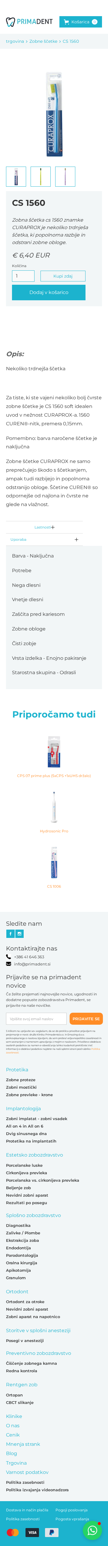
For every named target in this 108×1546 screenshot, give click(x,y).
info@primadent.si (32, 964)
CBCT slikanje (20, 1402)
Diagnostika (18, 1225)
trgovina (15, 41)
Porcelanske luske (24, 1165)
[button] (80, 22)
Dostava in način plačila (27, 1510)
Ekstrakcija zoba (22, 1240)
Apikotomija (18, 1270)
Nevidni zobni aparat (27, 1195)
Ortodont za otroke (25, 1301)
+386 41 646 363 (29, 956)
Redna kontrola (21, 1370)
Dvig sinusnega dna (26, 1133)
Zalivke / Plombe (23, 1232)
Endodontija (18, 1247)
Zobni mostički (21, 1087)
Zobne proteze (20, 1079)
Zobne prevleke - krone (29, 1094)
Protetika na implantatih (31, 1141)
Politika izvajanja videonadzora (37, 1489)
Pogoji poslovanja (72, 1510)
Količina (19, 265)
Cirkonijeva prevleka (26, 1172)
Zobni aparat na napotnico (33, 1316)
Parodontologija (22, 1255)
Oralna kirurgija (21, 1262)
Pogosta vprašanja (72, 1519)
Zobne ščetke (43, 41)
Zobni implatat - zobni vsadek (36, 1118)
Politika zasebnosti (25, 1482)
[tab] (44, 527)
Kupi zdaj (63, 276)
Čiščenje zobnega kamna (31, 1363)
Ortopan (14, 1395)
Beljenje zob (18, 1187)
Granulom (16, 1277)
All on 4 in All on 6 (24, 1126)
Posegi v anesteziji (25, 1340)
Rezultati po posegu (26, 1202)
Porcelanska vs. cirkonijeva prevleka (42, 1180)
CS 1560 (71, 41)
